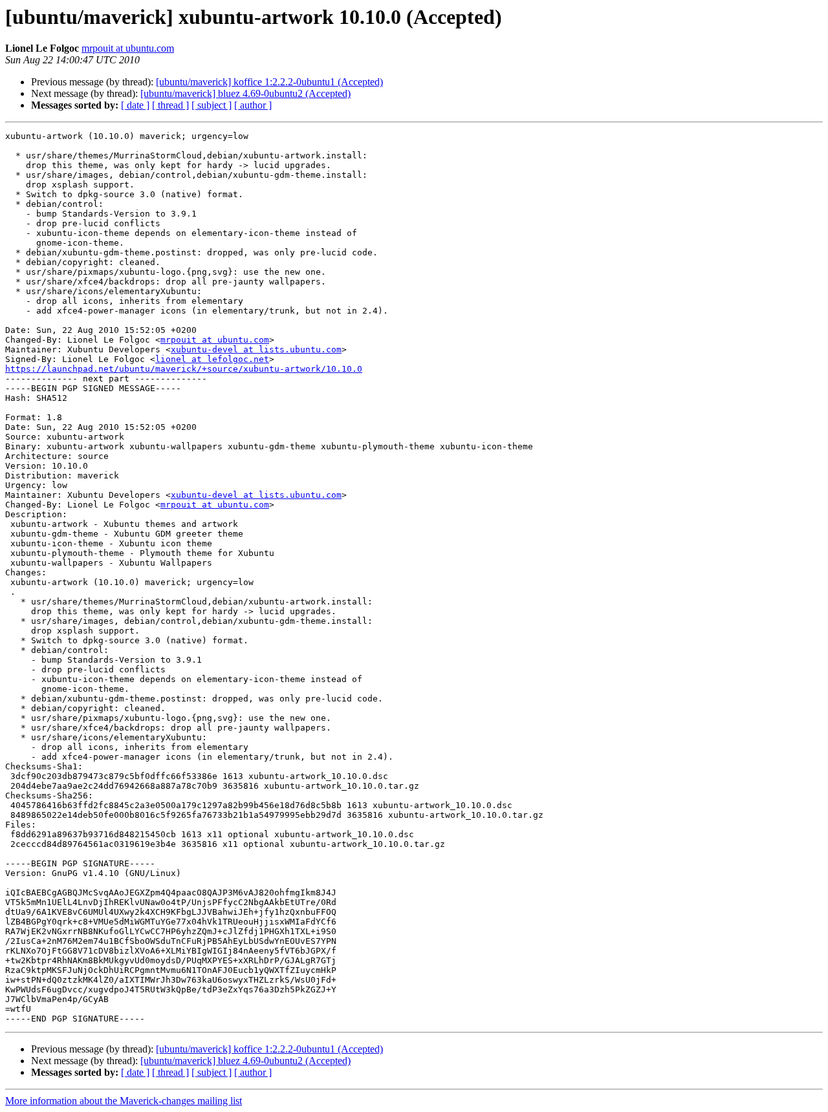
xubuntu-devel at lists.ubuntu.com (256, 349)
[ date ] (135, 105)
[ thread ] (170, 105)
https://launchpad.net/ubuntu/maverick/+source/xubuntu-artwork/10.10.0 (183, 369)
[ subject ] (211, 105)
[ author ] (253, 105)
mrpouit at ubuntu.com (128, 48)
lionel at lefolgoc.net (212, 359)
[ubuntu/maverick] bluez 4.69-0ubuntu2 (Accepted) (245, 93)
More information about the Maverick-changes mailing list (123, 1100)
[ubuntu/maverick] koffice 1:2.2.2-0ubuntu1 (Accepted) (269, 81)
